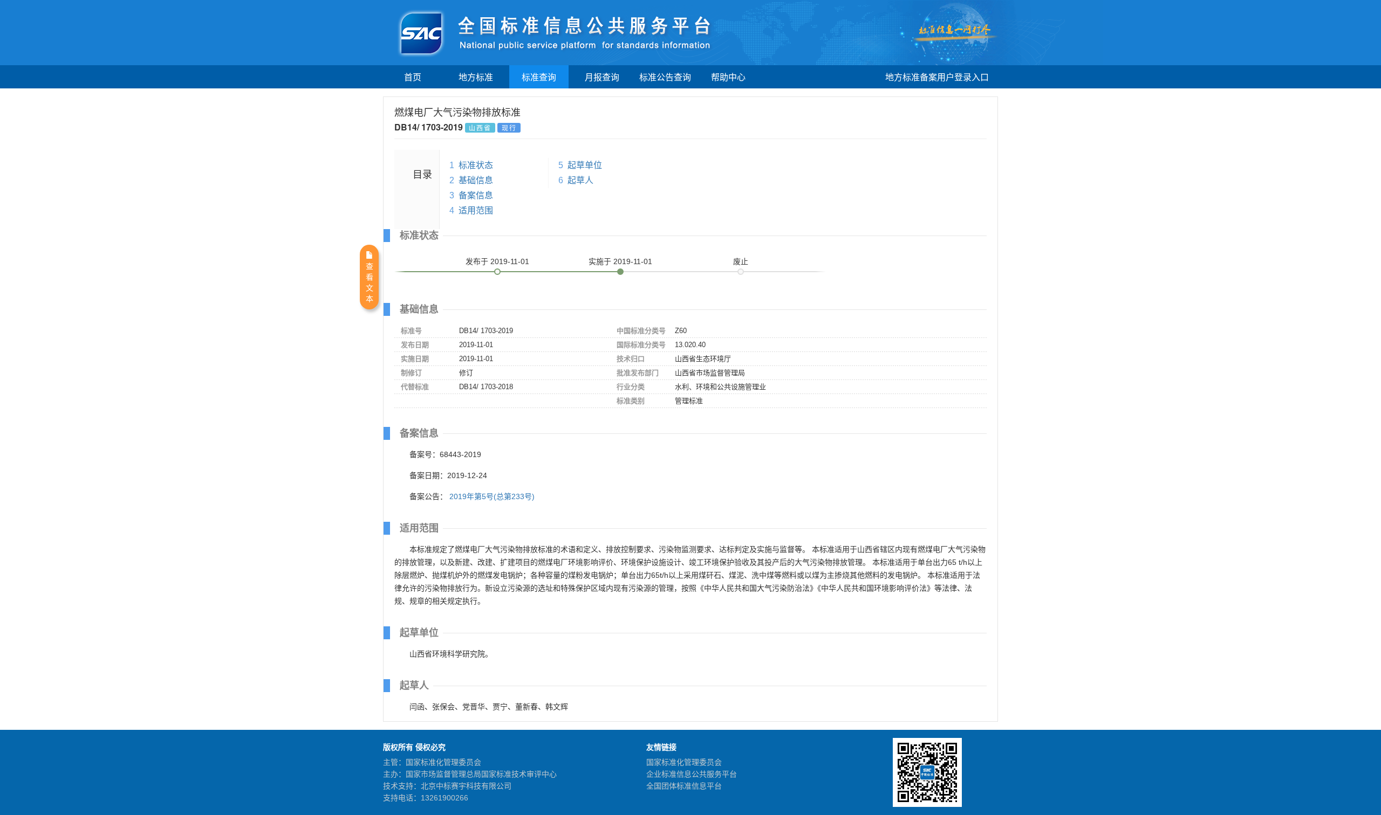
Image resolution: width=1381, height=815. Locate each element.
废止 (740, 261)
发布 (497, 261)
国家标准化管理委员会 (684, 762)
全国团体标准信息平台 (684, 786)
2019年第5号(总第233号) (492, 496)
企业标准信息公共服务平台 (691, 774)
